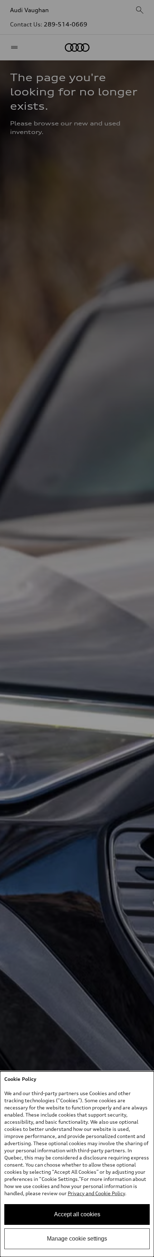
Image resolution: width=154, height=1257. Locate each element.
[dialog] (77, 1164)
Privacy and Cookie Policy (96, 1193)
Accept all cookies (77, 1214)
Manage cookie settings (77, 1239)
